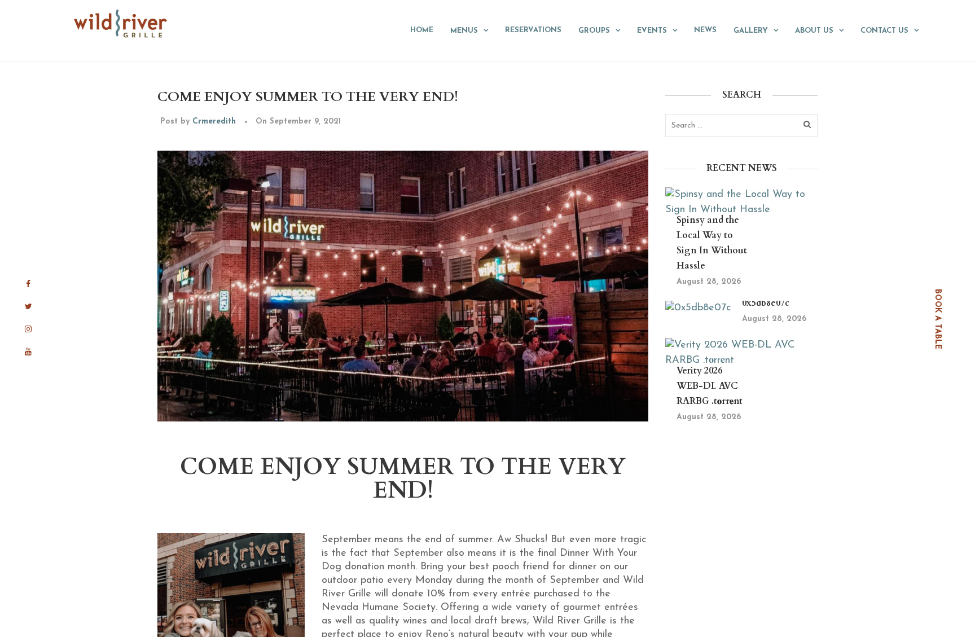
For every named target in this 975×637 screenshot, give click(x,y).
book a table (937, 318)
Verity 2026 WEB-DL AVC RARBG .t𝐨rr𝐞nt (710, 385)
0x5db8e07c (765, 303)
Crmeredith (214, 121)
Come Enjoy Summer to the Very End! (307, 96)
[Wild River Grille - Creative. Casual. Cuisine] (121, 23)
